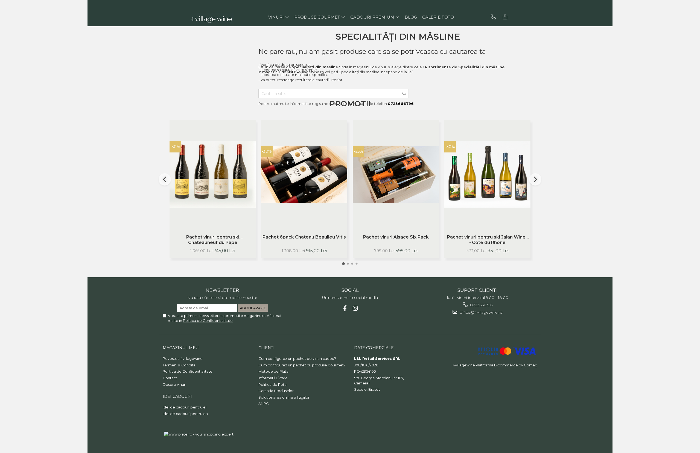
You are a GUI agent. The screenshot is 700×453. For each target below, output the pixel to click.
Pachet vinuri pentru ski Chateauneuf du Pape (212, 239)
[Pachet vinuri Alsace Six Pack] (396, 174)
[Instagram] (355, 308)
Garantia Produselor (276, 391)
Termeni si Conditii (179, 365)
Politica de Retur (273, 384)
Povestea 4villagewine (183, 358)
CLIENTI (266, 347)
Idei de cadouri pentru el (184, 407)
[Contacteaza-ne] (493, 17)
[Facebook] (345, 308)
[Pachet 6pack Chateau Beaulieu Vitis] (304, 174)
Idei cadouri (177, 396)
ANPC (263, 403)
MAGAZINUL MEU (181, 347)
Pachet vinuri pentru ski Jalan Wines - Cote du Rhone (487, 239)
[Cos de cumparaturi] (505, 17)
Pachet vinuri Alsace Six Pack (396, 237)
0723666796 (480, 304)
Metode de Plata (273, 371)
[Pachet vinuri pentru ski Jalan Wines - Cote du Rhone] (487, 174)
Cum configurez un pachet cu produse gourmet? (302, 365)
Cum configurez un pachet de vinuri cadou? (297, 358)
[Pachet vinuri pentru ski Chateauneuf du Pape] (213, 174)
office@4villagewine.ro (481, 312)
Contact (170, 378)
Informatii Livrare (273, 378)
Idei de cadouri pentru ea (185, 413)
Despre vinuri (174, 384)
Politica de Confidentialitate (208, 320)
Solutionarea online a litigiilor (284, 397)
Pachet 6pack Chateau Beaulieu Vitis (304, 237)
